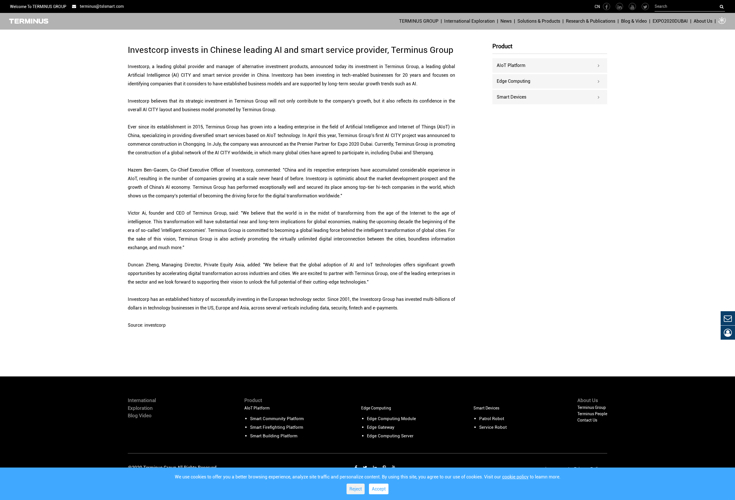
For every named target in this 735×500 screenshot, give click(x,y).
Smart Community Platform (277, 418)
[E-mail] (728, 318)
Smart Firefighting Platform (276, 427)
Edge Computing (513, 81)
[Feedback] (728, 333)
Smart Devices (511, 97)
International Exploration (469, 21)
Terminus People (592, 413)
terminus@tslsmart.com (101, 6)
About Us (703, 21)
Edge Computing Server (390, 436)
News (506, 21)
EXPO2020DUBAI (670, 21)
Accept (379, 489)
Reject (355, 489)
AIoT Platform (511, 65)
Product (502, 46)
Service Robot (493, 427)
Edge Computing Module (391, 418)
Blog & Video (634, 21)
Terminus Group (591, 407)
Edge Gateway (380, 427)
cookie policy (515, 477)
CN (597, 6)
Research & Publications (590, 21)
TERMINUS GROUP (418, 21)
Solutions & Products (538, 21)
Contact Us (587, 420)
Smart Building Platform (273, 436)
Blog (133, 415)
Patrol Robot (491, 418)
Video (145, 415)
